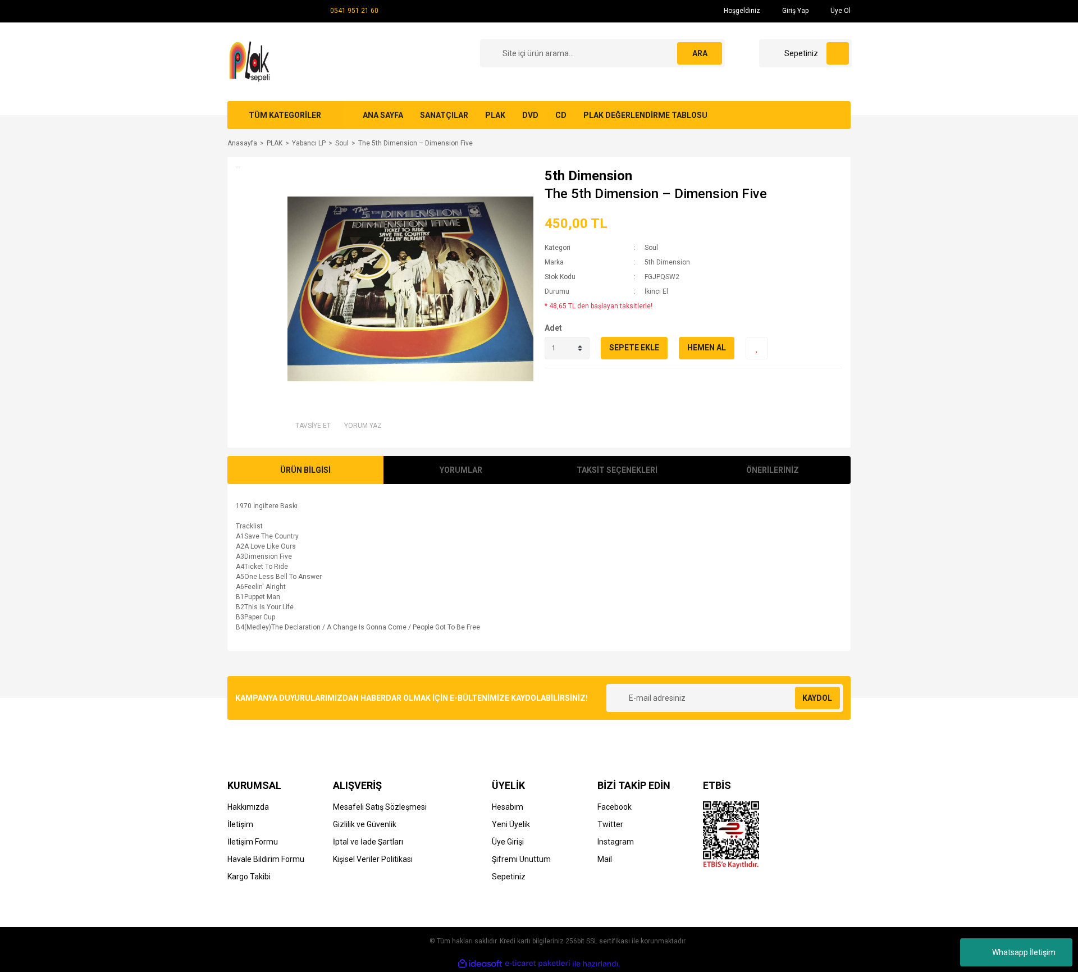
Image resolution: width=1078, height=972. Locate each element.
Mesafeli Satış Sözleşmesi (380, 806)
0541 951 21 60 (354, 11)
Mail (604, 859)
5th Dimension (588, 176)
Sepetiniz (509, 876)
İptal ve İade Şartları (368, 841)
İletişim (240, 824)
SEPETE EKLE (634, 347)
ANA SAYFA (383, 115)
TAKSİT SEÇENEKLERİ (617, 470)
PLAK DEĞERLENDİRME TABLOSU (645, 115)
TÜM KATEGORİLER (285, 115)
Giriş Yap (794, 11)
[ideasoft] (480, 964)
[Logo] (251, 61)
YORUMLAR (461, 470)
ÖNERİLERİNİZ (772, 470)
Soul (651, 248)
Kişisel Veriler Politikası (373, 859)
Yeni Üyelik (511, 824)
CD (561, 115)
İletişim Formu (252, 841)
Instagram (615, 841)
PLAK (495, 115)
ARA (699, 53)
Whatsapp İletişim (1024, 952)
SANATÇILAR (444, 115)
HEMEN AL (706, 347)
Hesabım (507, 806)
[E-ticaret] (537, 964)
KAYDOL (817, 697)
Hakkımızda (248, 806)
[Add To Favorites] (757, 348)
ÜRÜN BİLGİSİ (305, 470)
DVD (530, 115)
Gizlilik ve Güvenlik (364, 824)
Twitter (610, 824)
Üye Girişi (508, 841)
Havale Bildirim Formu (265, 859)
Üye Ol (840, 11)
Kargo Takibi (249, 876)
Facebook (614, 806)
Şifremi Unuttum (521, 859)
